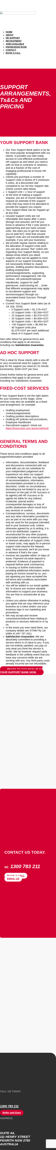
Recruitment (14, 41)
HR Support (13, 38)
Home (9, 32)
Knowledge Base (16, 47)
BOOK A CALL (16, 875)
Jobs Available (15, 44)
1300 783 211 (9, 1106)
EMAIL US (13, 878)
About (9, 35)
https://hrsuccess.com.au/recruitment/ (27, 428)
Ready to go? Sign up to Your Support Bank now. (21, 671)
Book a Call (13, 53)
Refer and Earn (12, 1112)
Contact (11, 50)
